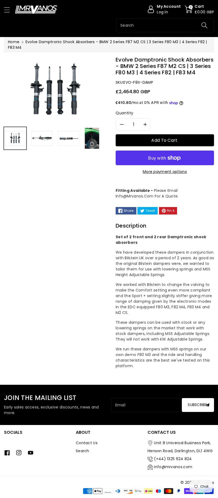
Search (82, 451)
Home (13, 41)
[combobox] (165, 25)
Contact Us (87, 443)
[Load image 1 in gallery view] (15, 138)
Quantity (124, 113)
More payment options (165, 171)
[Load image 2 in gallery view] (42, 138)
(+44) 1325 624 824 (173, 458)
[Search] (204, 25)
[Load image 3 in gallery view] (68, 138)
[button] (9, 9)
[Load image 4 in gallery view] (92, 138)
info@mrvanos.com (173, 466)
